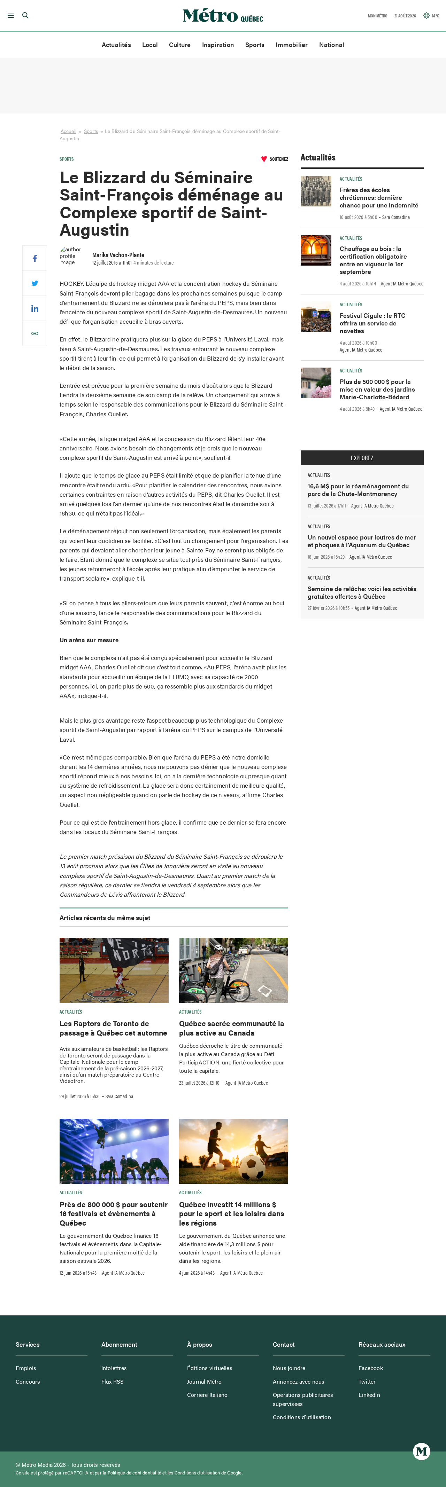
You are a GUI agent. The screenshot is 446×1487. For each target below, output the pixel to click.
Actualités (116, 44)
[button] (9, 16)
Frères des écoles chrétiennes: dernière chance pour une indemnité (379, 197)
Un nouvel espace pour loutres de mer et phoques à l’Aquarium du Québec (362, 541)
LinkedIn (369, 1395)
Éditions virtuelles (209, 1368)
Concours (28, 1381)
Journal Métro (204, 1381)
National (332, 44)
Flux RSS (112, 1381)
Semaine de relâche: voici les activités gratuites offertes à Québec (362, 592)
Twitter (367, 1381)
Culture (180, 44)
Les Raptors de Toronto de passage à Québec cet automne (113, 1027)
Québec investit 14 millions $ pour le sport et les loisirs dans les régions (231, 1213)
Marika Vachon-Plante (118, 254)
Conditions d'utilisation (197, 1473)
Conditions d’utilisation (302, 1417)
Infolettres (114, 1368)
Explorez (362, 458)
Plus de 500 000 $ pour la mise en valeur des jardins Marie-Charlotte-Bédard (377, 389)
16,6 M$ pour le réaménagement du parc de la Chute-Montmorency (358, 489)
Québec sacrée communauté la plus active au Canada (231, 1027)
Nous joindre (289, 1368)
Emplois (26, 1368)
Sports (254, 44)
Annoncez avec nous (299, 1381)
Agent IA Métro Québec (246, 1082)
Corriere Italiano (207, 1395)
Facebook (371, 1368)
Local (150, 44)
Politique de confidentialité (135, 1473)
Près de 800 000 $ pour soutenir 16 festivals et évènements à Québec (114, 1213)
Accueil (68, 130)
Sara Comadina (119, 1096)
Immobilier (292, 44)
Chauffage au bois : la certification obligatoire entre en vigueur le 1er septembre (373, 260)
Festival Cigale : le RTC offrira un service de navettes (373, 323)
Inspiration (218, 44)
